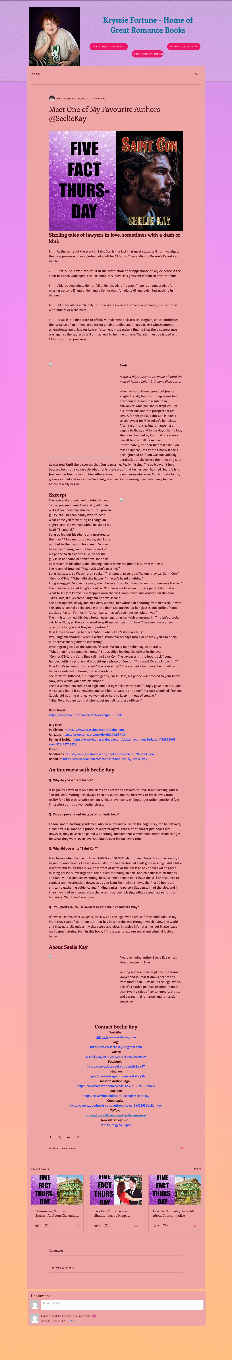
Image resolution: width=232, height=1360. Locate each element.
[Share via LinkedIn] (68, 1137)
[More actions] (181, 98)
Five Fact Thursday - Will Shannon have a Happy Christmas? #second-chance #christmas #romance (114, 1213)
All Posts (35, 73)
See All (197, 1168)
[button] (183, 46)
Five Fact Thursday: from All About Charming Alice (173, 1213)
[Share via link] (77, 1137)
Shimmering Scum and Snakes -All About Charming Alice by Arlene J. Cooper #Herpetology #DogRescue (55, 1213)
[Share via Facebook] (50, 1137)
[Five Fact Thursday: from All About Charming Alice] (175, 1190)
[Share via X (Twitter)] (59, 1137)
